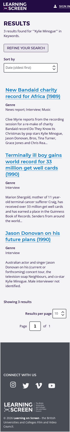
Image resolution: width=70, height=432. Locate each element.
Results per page (38, 313)
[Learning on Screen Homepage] (15, 6)
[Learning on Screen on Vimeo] (38, 385)
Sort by (9, 59)
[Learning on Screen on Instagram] (13, 384)
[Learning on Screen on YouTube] (51, 385)
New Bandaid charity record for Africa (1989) (32, 93)
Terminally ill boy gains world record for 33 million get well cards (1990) (33, 164)
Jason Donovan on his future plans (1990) (32, 236)
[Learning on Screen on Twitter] (26, 385)
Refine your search (26, 48)
